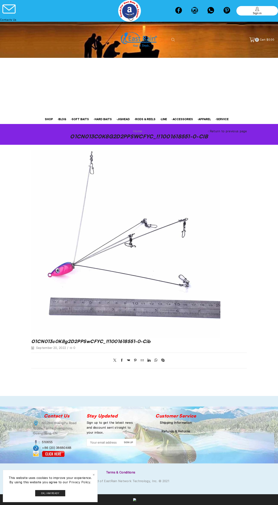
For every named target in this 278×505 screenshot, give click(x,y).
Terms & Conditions (120, 472)
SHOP (49, 119)
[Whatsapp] (210, 11)
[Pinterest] (135, 360)
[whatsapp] (155, 360)
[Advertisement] (139, 86)
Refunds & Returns (176, 431)
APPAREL (204, 119)
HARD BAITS (103, 119)
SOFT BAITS (80, 119)
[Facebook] (178, 11)
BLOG (62, 119)
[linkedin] (149, 360)
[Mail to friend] (142, 360)
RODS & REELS (145, 119)
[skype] (162, 360)
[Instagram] (194, 11)
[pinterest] (227, 11)
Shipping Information (176, 422)
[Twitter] (115, 360)
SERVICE (222, 119)
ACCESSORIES (183, 119)
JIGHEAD (123, 119)
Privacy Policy (79, 482)
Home (137, 131)
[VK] (128, 360)
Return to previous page (228, 131)
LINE (164, 119)
